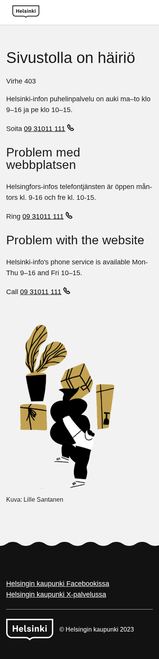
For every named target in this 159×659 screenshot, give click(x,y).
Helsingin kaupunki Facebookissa (57, 583)
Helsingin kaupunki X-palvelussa (56, 594)
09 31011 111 (44, 129)
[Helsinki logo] (26, 12)
